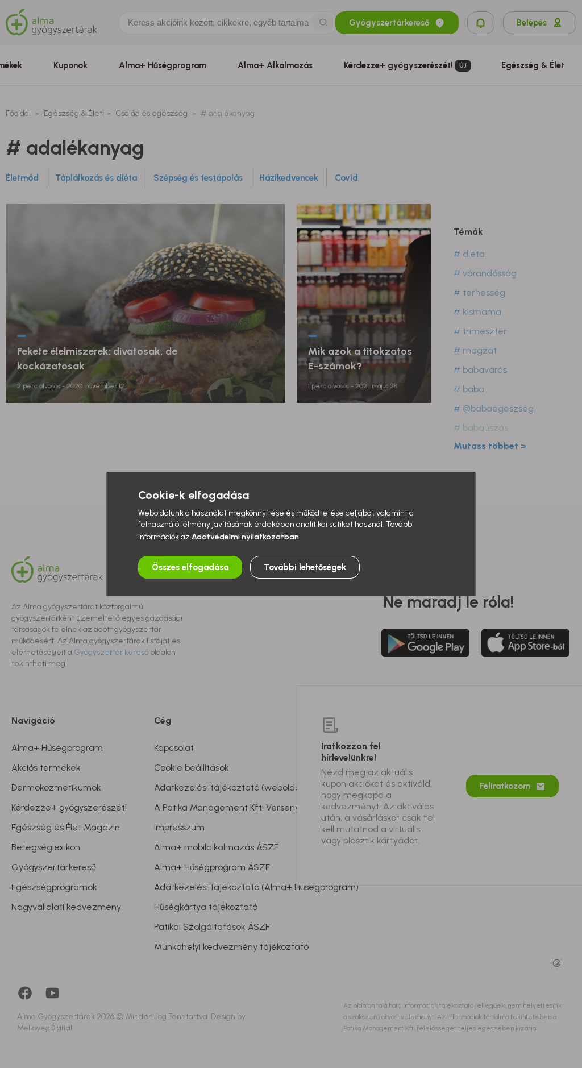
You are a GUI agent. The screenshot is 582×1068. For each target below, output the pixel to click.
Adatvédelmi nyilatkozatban (245, 537)
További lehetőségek (305, 567)
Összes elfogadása (190, 567)
